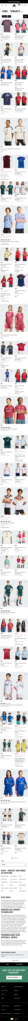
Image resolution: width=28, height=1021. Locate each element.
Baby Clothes (4, 876)
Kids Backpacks (4, 885)
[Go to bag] (25, 5)
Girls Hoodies (22, 885)
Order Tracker (4, 990)
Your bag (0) (19, 964)
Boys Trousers (5, 888)
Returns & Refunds (18, 986)
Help (2, 998)
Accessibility (17, 1013)
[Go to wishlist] (6, 5)
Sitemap (16, 990)
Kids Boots (4, 879)
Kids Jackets (22, 879)
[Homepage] (14, 6)
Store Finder (17, 998)
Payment (16, 994)
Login (7, 964)
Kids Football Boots (13, 876)
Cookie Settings (5, 1005)
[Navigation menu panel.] (2, 5)
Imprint (3, 994)
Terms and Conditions (6, 1013)
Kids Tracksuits (4, 891)
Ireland (16, 1018)
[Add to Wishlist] (11, 21)
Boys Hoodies (22, 891)
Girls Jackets (13, 879)
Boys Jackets (13, 888)
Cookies (3, 1009)
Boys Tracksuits (13, 891)
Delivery (3, 986)
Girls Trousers (14, 882)
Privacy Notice (17, 1009)
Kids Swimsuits (13, 885)
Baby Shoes (4, 882)
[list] (11, 16)
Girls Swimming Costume (22, 876)
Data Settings (17, 1005)
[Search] (22, 5)
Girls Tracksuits (22, 882)
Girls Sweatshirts (22, 888)
